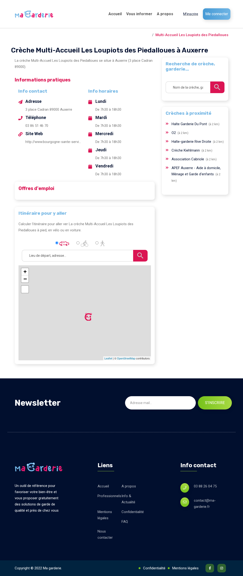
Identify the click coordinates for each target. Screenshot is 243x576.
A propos (165, 14)
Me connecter (216, 14)
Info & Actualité (128, 499)
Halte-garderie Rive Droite (192, 141)
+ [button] (25, 272)
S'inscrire (215, 402)
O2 (174, 133)
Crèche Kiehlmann (186, 150)
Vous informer (139, 14)
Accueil (115, 14)
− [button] (25, 279)
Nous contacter (105, 534)
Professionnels (109, 496)
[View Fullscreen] (24, 289)
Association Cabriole (188, 159)
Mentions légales (105, 515)
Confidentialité (133, 512)
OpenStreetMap (126, 358)
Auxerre (143, 35)
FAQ (125, 521)
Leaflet (108, 358)
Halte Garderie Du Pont (190, 124)
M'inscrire (190, 14)
